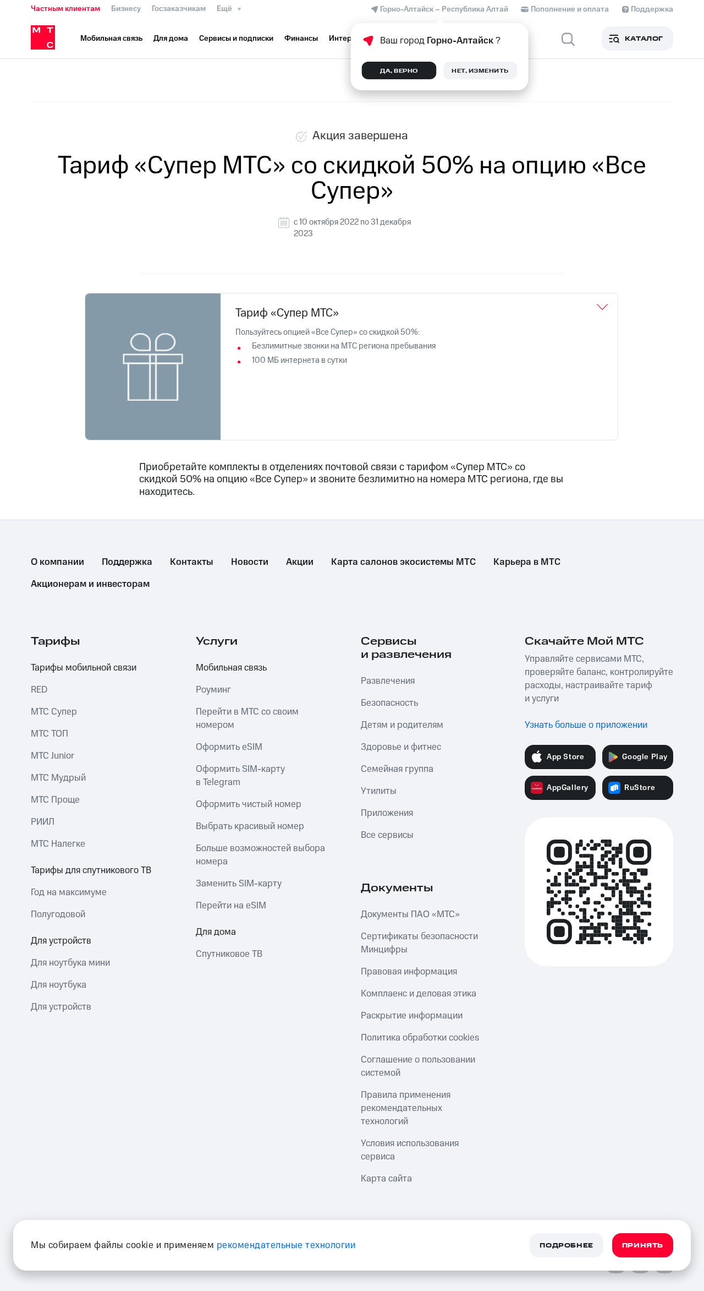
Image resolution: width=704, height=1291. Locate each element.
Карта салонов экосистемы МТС (403, 562)
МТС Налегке (58, 844)
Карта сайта (386, 1178)
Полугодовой (58, 914)
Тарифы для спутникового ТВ (91, 870)
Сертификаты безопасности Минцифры (419, 943)
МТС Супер (54, 711)
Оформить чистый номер (248, 804)
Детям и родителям (402, 725)
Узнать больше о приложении (586, 725)
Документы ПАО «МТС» (410, 914)
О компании (57, 562)
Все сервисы (387, 835)
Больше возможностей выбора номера (260, 855)
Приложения (387, 813)
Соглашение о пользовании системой (418, 1066)
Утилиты (379, 791)
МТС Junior (52, 755)
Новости (249, 562)
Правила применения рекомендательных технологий (405, 1108)
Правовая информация (409, 971)
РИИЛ (42, 822)
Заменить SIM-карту (239, 883)
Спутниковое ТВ (229, 954)
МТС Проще (55, 800)
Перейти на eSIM (231, 905)
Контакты (191, 562)
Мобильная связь (231, 667)
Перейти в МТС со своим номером (247, 718)
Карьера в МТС (526, 562)
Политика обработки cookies (420, 1037)
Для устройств (61, 940)
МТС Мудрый (58, 778)
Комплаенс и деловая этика (418, 993)
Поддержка (127, 562)
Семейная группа (397, 769)
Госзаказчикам (179, 8)
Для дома (216, 932)
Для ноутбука (58, 985)
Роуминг (213, 689)
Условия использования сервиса (410, 1150)
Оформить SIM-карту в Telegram (240, 775)
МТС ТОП (49, 733)
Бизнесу (126, 8)
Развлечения (388, 681)
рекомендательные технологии (286, 1245)
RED (39, 689)
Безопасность (389, 703)
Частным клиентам (65, 8)
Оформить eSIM (229, 747)
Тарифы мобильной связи (83, 667)
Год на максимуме (69, 892)
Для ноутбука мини (70, 962)
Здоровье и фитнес (401, 747)
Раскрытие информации (412, 1015)
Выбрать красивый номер (250, 826)
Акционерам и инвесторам (90, 584)
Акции (300, 562)
